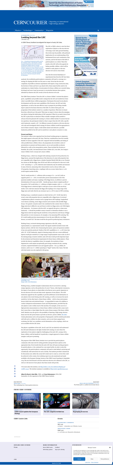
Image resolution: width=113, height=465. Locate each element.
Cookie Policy (87, 462)
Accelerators (25, 35)
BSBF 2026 (60, 430)
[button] (110, 447)
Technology (27, 30)
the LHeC (64, 314)
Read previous (18, 382)
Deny (92, 459)
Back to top (56, 463)
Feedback (57, 447)
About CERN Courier (48, 447)
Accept (79, 459)
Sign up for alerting (60, 449)
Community (39, 30)
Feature (32, 35)
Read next (96, 382)
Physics (17, 30)
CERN (15, 459)
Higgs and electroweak (86, 383)
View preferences (105, 459)
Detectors (17, 383)
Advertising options (48, 449)
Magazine (49, 30)
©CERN (15, 447)
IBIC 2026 (60, 424)
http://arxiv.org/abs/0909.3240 (59, 369)
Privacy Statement (94, 462)
